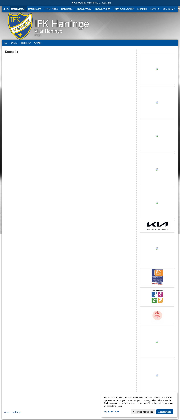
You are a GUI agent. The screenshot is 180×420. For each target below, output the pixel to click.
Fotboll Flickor (51, 9)
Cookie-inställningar (12, 412)
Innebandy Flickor (102, 9)
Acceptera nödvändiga (143, 411)
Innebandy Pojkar (84, 9)
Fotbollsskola (67, 9)
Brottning (154, 9)
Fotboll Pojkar (34, 9)
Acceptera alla (164, 411)
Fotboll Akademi (17, 9)
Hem (7, 9)
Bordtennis (142, 9)
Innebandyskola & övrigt (124, 9)
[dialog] (139, 404)
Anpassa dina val (111, 411)
